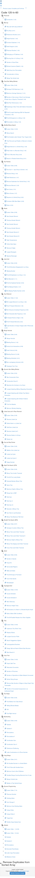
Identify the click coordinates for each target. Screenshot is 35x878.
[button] (1, 1)
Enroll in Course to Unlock (17, 873)
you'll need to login (24, 871)
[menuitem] (1, 4)
